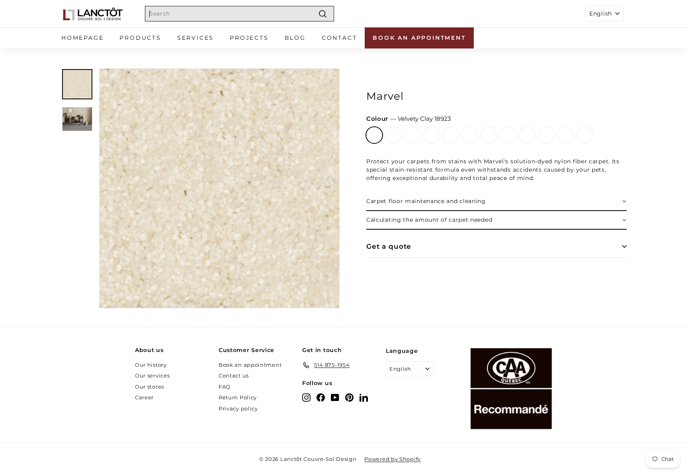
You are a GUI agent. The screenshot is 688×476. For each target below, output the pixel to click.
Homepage (82, 37)
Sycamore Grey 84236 (489, 135)
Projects (249, 37)
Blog (295, 37)
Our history (151, 365)
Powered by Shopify (392, 459)
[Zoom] (219, 188)
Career (144, 397)
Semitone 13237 (432, 135)
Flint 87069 (527, 135)
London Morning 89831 (508, 135)
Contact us (234, 375)
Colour (408, 118)
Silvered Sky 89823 (393, 135)
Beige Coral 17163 (412, 135)
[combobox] (239, 13)
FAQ (225, 386)
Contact (339, 37)
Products (140, 37)
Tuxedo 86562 (565, 135)
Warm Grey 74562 (451, 135)
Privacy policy (238, 408)
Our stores (149, 386)
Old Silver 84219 (584, 135)
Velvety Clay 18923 (374, 135)
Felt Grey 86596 (470, 135)
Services (195, 37)
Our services (152, 375)
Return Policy (238, 397)
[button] (496, 201)
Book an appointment (419, 37)
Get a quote (388, 246)
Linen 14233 (546, 135)
